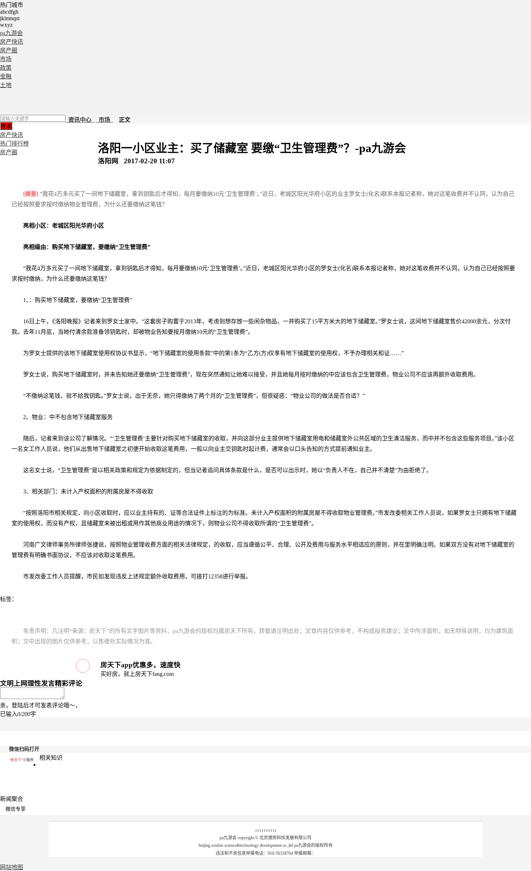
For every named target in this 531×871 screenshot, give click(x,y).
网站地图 (11, 867)
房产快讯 (11, 42)
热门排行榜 (14, 144)
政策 (6, 68)
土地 (6, 85)
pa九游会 (11, 33)
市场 (6, 59)
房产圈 (8, 50)
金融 (6, 76)
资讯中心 (79, 120)
